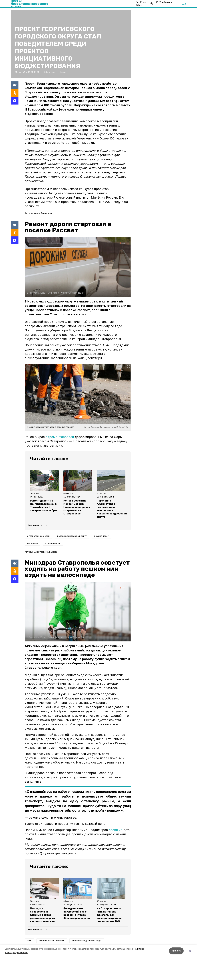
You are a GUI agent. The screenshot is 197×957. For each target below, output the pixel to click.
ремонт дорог (101, 536)
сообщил (115, 830)
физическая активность (51, 940)
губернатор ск (52, 543)
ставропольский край (38, 536)
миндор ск (32, 543)
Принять (176, 950)
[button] (78, 267)
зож (29, 940)
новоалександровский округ (72, 536)
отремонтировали (60, 437)
